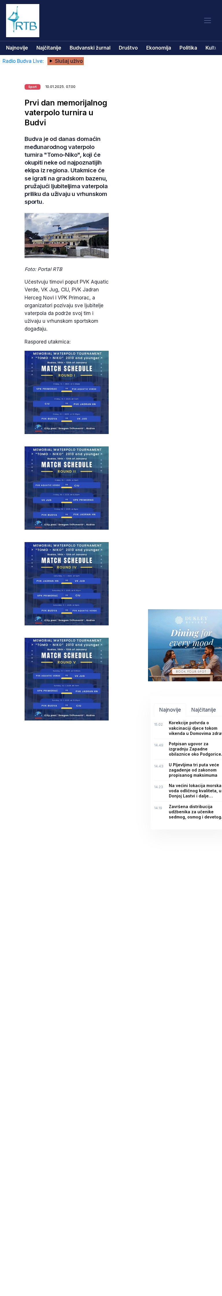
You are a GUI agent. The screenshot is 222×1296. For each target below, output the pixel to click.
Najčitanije (48, 48)
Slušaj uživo (68, 61)
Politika (188, 48)
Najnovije (17, 48)
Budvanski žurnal (90, 48)
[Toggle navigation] (207, 21)
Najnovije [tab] (170, 710)
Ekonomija (158, 48)
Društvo (128, 48)
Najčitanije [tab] (203, 710)
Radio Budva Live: (24, 61)
